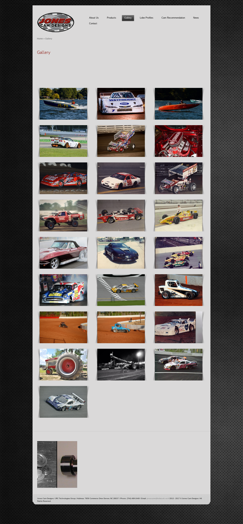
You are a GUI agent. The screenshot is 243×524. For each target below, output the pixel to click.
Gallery (128, 17)
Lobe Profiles (146, 17)
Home (40, 38)
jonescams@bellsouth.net (157, 498)
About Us (94, 17)
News (196, 17)
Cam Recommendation (173, 17)
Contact (93, 23)
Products (111, 17)
